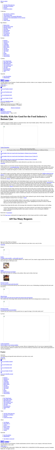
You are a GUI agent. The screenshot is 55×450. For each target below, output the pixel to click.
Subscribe (9, 111)
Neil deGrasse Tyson (8, 26)
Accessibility (6, 428)
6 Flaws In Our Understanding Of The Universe (14, 17)
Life (4, 52)
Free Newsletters (7, 76)
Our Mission (6, 422)
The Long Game (7, 66)
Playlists (5, 7)
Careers (5, 430)
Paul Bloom (6, 31)
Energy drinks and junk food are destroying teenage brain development (17, 297)
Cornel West (6, 34)
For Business (4, 111)
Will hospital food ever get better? (8, 271)
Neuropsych (6, 41)
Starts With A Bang (7, 62)
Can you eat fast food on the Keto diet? (9, 284)
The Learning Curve (8, 64)
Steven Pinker (6, 30)
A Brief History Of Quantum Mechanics (12, 16)
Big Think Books (7, 61)
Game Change (6, 20)
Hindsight (5, 19)
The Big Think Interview (9, 5)
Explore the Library (7, 8)
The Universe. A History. (9, 13)
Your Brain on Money (8, 6)
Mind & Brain (4, 296)
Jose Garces (8, 215)
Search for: (3, 102)
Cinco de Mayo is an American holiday (9, 345)
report (25, 197)
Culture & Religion (5, 343)
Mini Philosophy (7, 63)
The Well (5, 67)
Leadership (5, 44)
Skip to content (4, 1)
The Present (6, 49)
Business (5, 40)
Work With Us (6, 423)
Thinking (5, 43)
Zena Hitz (5, 29)
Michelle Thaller (7, 27)
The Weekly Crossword (8, 438)
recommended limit (14, 167)
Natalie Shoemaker (5, 147)
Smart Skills (6, 45)
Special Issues (6, 56)
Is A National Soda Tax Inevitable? (8, 309)
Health (4, 53)
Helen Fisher (6, 35)
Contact (5, 425)
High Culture (6, 47)
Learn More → (4, 85)
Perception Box (6, 68)
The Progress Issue (7, 15)
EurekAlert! (9, 212)
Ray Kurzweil (6, 33)
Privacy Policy (6, 426)
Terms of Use (6, 427)
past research (50, 182)
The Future (5, 50)
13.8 (4, 71)
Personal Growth (4, 282)
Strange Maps (6, 70)
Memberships (6, 77)
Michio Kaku (6, 25)
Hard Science (6, 54)
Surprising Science (5, 113)
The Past (5, 48)
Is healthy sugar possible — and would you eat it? (12, 258)
